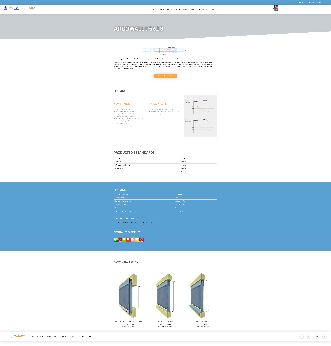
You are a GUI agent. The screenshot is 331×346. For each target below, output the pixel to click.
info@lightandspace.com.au (319, 2)
